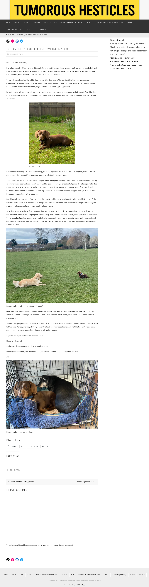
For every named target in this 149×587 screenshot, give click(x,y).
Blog (12, 35)
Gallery (132, 575)
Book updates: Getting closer (22, 481)
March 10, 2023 (16, 54)
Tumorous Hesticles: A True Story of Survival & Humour (47, 575)
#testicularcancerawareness (122, 57)
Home (6, 575)
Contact (142, 575)
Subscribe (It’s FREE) (119, 575)
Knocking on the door (86, 481)
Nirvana (74, 585)
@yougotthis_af (117, 40)
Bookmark (14, 470)
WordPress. (81, 585)
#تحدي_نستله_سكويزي (132, 65)
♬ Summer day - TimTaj (120, 68)
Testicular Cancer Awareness (89, 575)
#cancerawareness (118, 61)
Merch (105, 575)
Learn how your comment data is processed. (55, 545)
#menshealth (116, 65)
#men (136, 61)
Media (73, 575)
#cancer (130, 61)
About (13, 575)
